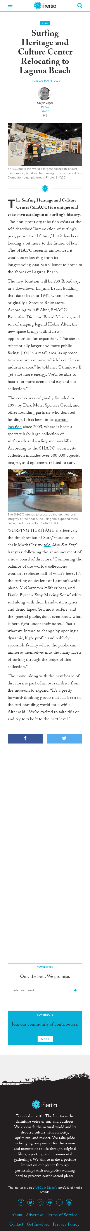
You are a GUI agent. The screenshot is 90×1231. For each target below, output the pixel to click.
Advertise (34, 1215)
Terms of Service (62, 1215)
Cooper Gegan (45, 103)
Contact (16, 1224)
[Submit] (75, 990)
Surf (45, 23)
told (47, 545)
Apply (45, 1039)
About (16, 1215)
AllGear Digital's (46, 1188)
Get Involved (38, 1224)
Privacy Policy (66, 1224)
